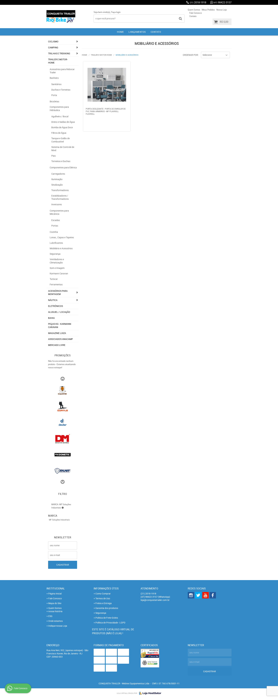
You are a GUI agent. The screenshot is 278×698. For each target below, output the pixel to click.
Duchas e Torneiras (60, 89)
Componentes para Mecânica (59, 212)
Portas (54, 225)
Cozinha (54, 231)
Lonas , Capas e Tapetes (62, 237)
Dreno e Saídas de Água (63, 121)
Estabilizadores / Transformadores (60, 197)
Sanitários (56, 84)
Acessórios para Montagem (58, 292)
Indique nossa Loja (57, 625)
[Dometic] (62, 454)
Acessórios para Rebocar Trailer (62, 71)
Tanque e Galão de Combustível (60, 140)
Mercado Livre (56, 345)
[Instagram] (191, 595)
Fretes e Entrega (103, 603)
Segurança (55, 253)
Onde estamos (55, 620)
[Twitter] (198, 595)
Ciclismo (53, 41)
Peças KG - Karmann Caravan (59, 325)
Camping (53, 47)
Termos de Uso (102, 598)
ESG (50, 616)
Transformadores (60, 190)
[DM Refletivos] (62, 438)
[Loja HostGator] (149, 693)
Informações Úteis (106, 588)
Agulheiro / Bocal (59, 116)
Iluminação (56, 179)
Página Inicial (55, 593)
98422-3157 (223, 2)
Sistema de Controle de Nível (62, 148)
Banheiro (54, 77)
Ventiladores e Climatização (57, 261)
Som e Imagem (57, 268)
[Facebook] (212, 595)
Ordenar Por (190, 54)
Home (120, 31)
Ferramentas (56, 284)
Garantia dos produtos (106, 608)
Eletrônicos (55, 306)
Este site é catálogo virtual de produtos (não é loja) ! (113, 631)
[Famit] (62, 470)
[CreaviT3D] (62, 390)
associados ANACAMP (60, 339)
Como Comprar (103, 593)
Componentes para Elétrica (63, 167)
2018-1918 (198, 2)
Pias (53, 155)
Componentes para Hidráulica (59, 108)
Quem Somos (194, 9)
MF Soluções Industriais (59, 519)
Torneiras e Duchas (60, 161)
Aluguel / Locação (59, 311)
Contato (192, 16)
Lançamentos (137, 31)
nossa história (55, 611)
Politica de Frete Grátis (106, 617)
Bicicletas (54, 101)
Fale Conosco (195, 12)
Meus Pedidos (208, 9)
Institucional (55, 588)
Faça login (115, 12)
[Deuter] (62, 422)
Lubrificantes (56, 242)
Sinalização (57, 184)
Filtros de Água (58, 132)
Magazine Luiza (57, 333)
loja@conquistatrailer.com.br (155, 600)
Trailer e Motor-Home (58, 61)
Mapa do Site (54, 603)
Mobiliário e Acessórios (61, 248)
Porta (54, 95)
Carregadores (58, 173)
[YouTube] (205, 595)
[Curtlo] (62, 406)
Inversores (56, 204)
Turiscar (54, 278)
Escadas (55, 220)
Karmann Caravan (59, 273)
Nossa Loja (221, 9)
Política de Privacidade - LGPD (110, 622)
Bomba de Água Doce (62, 127)
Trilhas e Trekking (59, 53)
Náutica (52, 300)
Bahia (51, 317)
